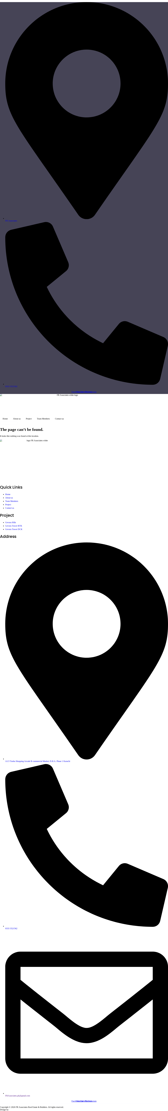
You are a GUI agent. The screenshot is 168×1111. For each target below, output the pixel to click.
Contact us (59, 419)
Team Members (43, 419)
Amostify (13, 1110)
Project (29, 419)
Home (5, 419)
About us (17, 419)
